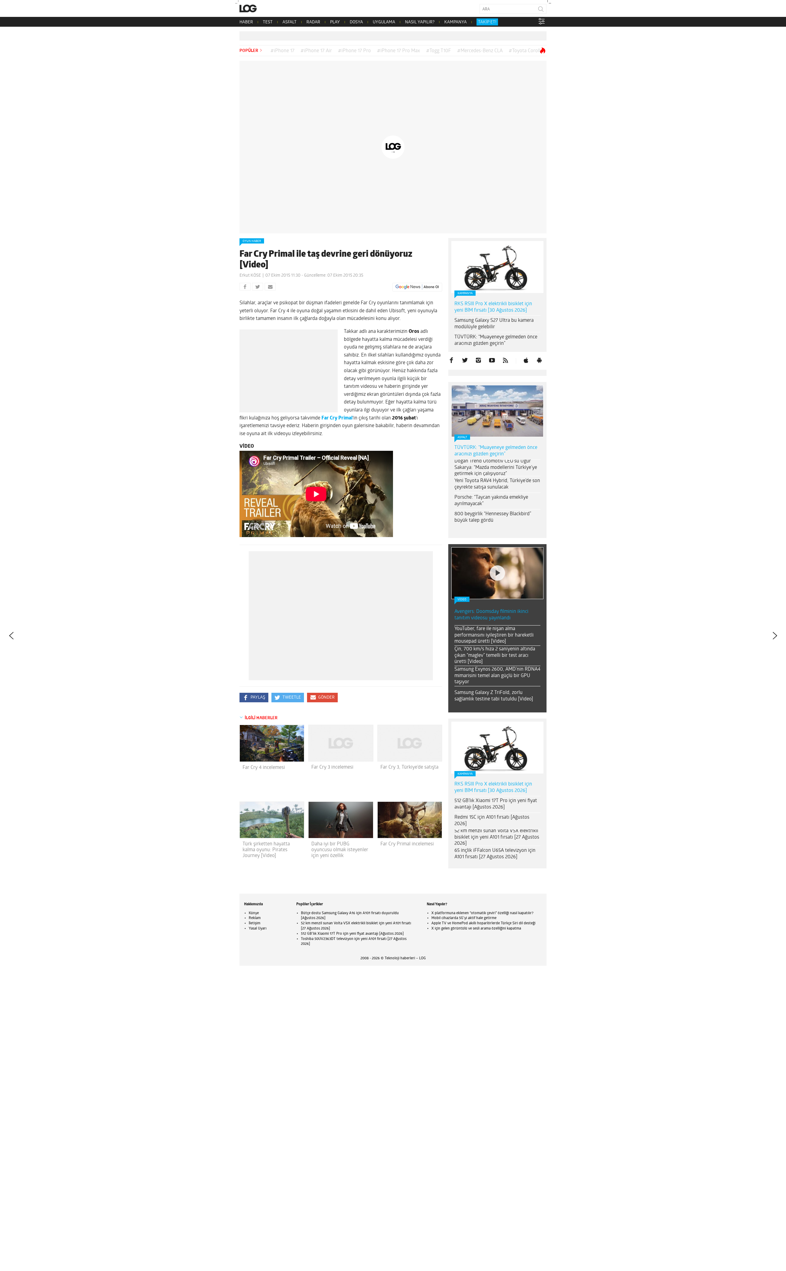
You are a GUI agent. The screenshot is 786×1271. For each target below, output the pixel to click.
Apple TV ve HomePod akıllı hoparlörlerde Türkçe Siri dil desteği (483, 923)
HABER (246, 22)
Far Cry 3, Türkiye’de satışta (409, 767)
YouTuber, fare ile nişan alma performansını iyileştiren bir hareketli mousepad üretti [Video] (494, 635)
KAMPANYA (455, 22)
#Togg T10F (438, 51)
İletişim (254, 923)
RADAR (313, 22)
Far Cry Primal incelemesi (407, 844)
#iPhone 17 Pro (354, 51)
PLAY (335, 22)
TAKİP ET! (487, 22)
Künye (254, 913)
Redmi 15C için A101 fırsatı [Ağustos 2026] (491, 820)
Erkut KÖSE (250, 275)
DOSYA (356, 22)
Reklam (255, 918)
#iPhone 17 (282, 51)
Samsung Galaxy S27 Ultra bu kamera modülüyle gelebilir (494, 323)
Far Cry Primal (336, 418)
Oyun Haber (252, 241)
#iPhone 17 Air (316, 51)
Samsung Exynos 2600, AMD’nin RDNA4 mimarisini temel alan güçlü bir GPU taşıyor (497, 676)
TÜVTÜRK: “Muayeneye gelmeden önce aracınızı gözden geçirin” (495, 340)
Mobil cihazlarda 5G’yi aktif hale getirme (463, 918)
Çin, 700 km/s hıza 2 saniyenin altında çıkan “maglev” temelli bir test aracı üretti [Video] (494, 656)
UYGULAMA (384, 22)
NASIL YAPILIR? (419, 22)
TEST (268, 22)
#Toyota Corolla (526, 51)
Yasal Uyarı (258, 928)
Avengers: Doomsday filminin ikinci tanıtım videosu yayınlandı (491, 615)
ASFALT (289, 22)
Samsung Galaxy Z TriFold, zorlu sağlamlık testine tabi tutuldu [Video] (493, 696)
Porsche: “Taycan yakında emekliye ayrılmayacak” (491, 500)
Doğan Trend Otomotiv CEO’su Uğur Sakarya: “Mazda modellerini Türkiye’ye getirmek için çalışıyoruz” (495, 468)
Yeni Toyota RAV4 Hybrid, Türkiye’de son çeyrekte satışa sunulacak (497, 484)
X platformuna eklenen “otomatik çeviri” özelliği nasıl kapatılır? (482, 913)
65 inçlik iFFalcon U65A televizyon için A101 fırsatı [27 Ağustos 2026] (494, 854)
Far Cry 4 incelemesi (264, 767)
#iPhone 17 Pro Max (398, 51)
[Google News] (417, 287)
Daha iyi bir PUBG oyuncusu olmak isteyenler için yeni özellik (339, 850)
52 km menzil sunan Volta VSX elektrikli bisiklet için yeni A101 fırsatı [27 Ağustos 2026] (496, 837)
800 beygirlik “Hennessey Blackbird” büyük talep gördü (492, 517)
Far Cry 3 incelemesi (332, 767)
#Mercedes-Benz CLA (480, 51)
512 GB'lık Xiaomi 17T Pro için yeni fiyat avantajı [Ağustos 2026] (352, 934)
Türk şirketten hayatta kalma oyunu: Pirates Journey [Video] (266, 850)
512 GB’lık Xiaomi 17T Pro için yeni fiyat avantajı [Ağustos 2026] (495, 804)
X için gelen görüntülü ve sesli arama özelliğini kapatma (476, 928)
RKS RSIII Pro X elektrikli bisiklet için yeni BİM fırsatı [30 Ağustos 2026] (493, 307)
